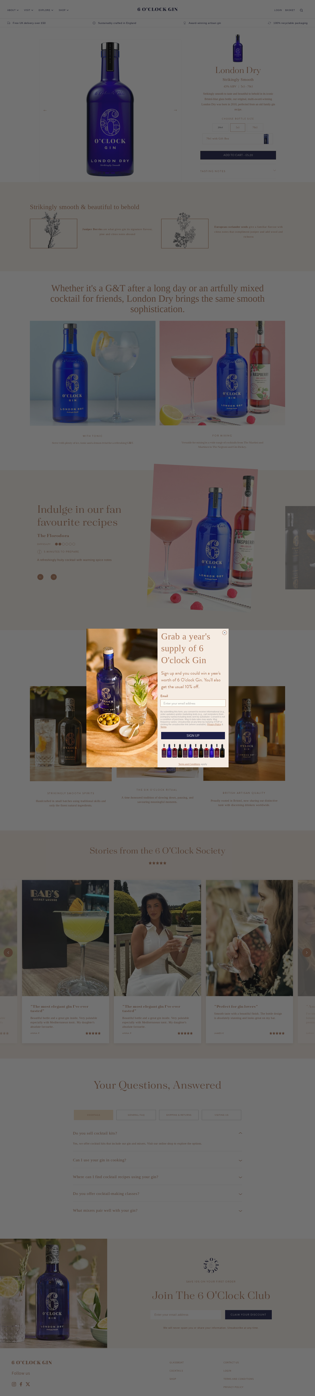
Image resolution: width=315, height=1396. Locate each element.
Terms (163, 727)
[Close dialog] (224, 632)
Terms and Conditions (189, 764)
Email (164, 696)
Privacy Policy (214, 724)
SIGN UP (193, 735)
